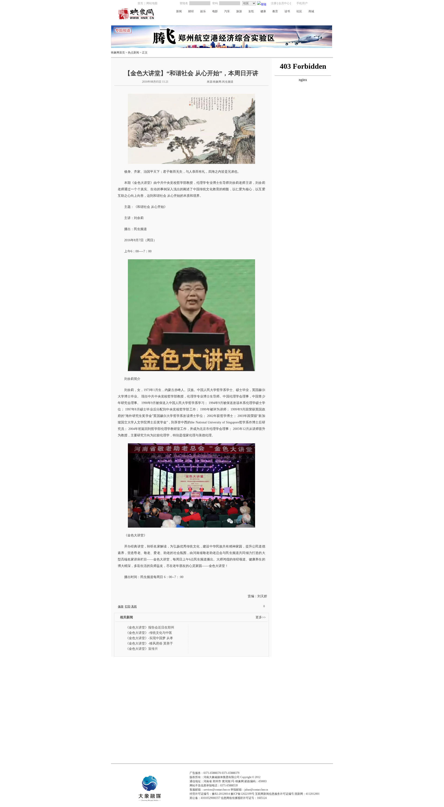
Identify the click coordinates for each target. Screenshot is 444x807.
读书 (287, 11)
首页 (140, 3)
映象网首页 (118, 52)
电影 (215, 11)
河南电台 (202, 19)
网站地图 (151, 3)
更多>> (261, 617)
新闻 (179, 11)
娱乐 (203, 11)
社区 (299, 11)
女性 (251, 11)
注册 (274, 3)
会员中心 (284, 3)
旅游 (239, 11)
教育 (275, 11)
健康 (263, 11)
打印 (127, 606)
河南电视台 (246, 19)
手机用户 (302, 3)
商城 (311, 11)
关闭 (134, 606)
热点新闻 (133, 52)
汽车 (227, 11)
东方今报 (288, 19)
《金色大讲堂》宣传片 (142, 649)
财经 (191, 11)
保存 (120, 606)
